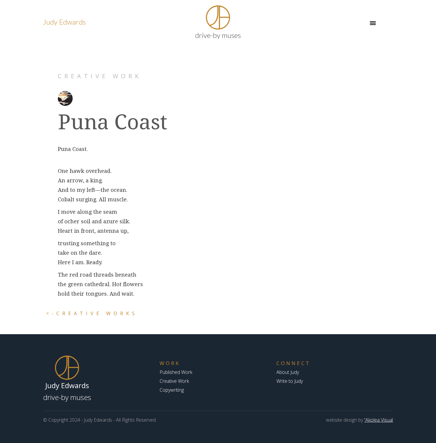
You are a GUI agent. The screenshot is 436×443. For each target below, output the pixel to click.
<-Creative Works (92, 313)
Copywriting (172, 390)
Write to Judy (289, 381)
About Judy (287, 372)
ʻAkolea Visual (378, 420)
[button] (373, 23)
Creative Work (174, 381)
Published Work (176, 372)
